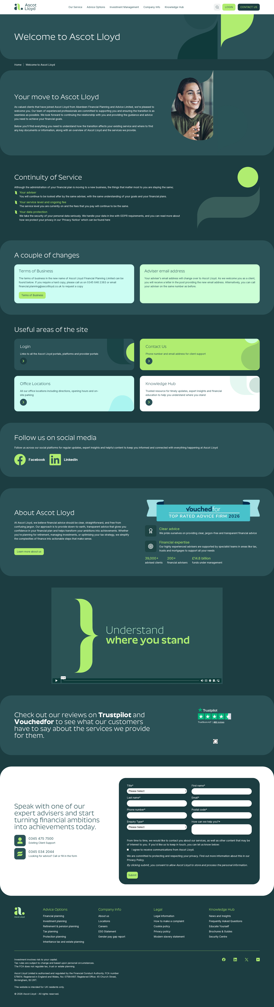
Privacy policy (162, 931)
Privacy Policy (135, 859)
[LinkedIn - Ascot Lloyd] (235, 959)
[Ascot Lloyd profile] (215, 740)
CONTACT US (248, 7)
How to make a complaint (169, 921)
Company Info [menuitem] (151, 7)
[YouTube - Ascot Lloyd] (258, 959)
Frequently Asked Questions (225, 921)
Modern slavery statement (169, 936)
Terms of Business (32, 295)
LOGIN (229, 7)
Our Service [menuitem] (75, 7)
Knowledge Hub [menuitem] (174, 7)
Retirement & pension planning (61, 926)
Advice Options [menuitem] (96, 7)
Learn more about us (29, 551)
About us (103, 915)
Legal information (164, 915)
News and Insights (220, 915)
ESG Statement (107, 931)
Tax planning (50, 931)
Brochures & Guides (220, 931)
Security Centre (218, 936)
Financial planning (53, 915)
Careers (102, 926)
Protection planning (54, 936)
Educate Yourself (219, 926)
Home (17, 64)
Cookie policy (162, 926)
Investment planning (55, 921)
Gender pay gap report (111, 936)
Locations (104, 921)
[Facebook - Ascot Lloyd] (223, 959)
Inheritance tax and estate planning (63, 941)
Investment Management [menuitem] (124, 7)
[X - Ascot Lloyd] (246, 959)
